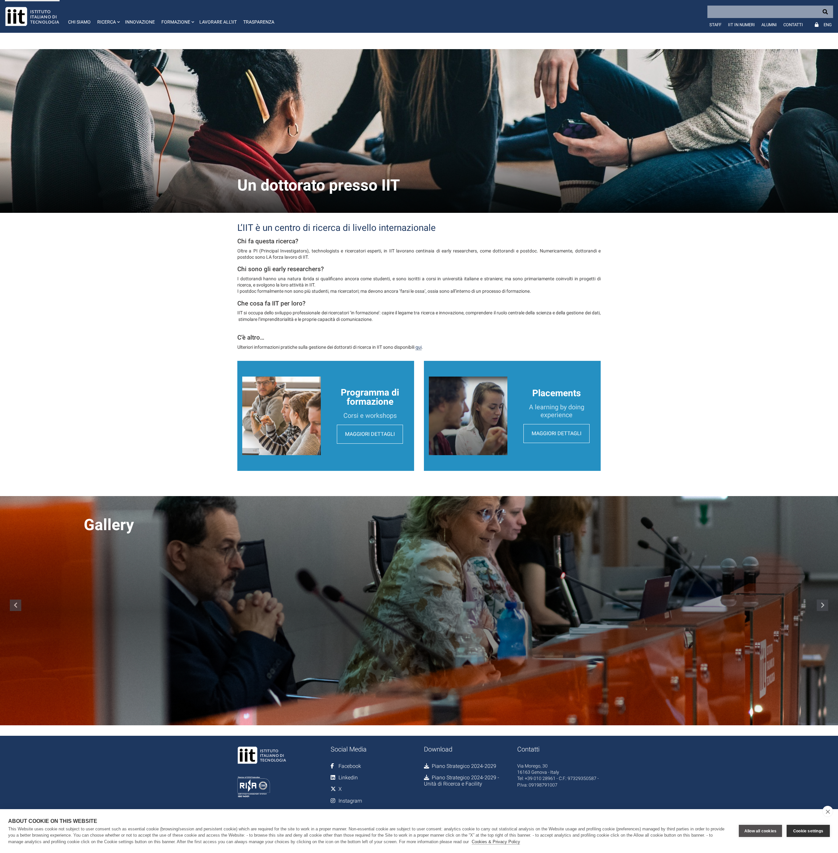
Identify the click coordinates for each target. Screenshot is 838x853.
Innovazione (140, 22)
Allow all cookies (760, 831)
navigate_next (822, 605)
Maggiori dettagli (370, 434)
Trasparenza (258, 22)
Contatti (793, 24)
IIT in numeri (741, 24)
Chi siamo (79, 22)
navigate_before (15, 605)
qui (418, 347)
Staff (715, 24)
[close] (827, 811)
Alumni (769, 24)
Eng (828, 24)
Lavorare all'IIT (218, 22)
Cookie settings (808, 831)
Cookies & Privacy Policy (496, 841)
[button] (108, 16)
